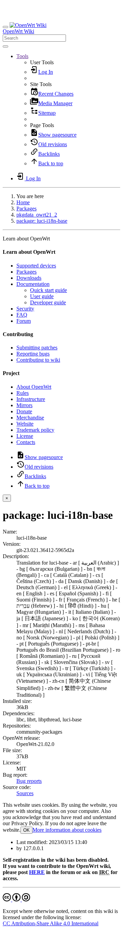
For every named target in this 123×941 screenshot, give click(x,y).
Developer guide (48, 302)
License (24, 436)
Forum (23, 321)
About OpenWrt (33, 387)
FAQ (21, 315)
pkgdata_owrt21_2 (36, 215)
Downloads (28, 278)
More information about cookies (66, 830)
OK (26, 830)
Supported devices (36, 265)
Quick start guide (48, 290)
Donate (24, 411)
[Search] (5, 46)
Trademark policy (35, 430)
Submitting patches (36, 347)
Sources (24, 793)
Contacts (25, 442)
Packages (26, 208)
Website (24, 424)
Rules (22, 393)
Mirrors (24, 405)
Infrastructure (30, 399)
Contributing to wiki (38, 360)
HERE (37, 872)
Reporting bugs (33, 354)
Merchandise (30, 417)
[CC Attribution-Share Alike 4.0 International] (16, 899)
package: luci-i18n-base (41, 221)
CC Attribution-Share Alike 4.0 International (50, 923)
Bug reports (29, 781)
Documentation (33, 284)
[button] (22, 56)
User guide (42, 296)
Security (25, 309)
